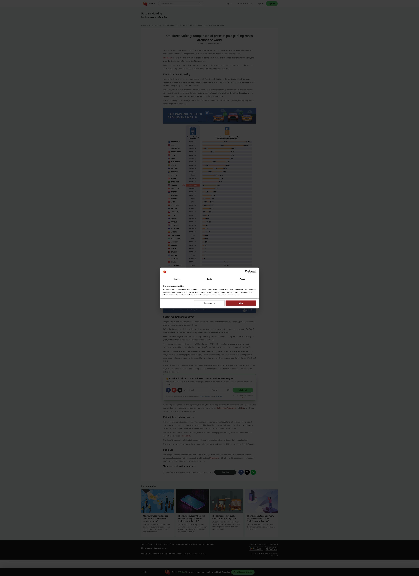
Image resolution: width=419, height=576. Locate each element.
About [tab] (242, 279)
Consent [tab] (176, 279)
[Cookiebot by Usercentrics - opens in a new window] (246, 271)
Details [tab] (209, 279)
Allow (241, 303)
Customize (208, 303)
